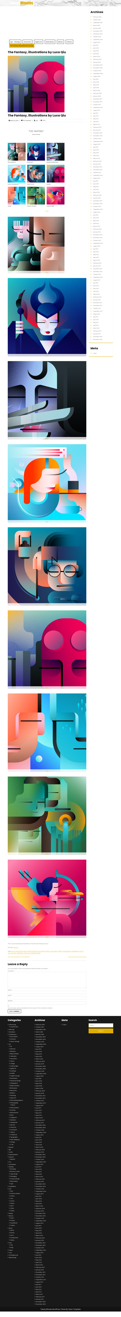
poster (39, 953)
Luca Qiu (13, 953)
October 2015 (97, 172)
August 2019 (96, 42)
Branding (13, 1169)
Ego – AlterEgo (15, 42)
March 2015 (96, 192)
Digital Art (38, 42)
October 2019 (97, 37)
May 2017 (96, 119)
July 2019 (95, 45)
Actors (12, 1218)
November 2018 (97, 68)
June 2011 (96, 319)
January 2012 (97, 300)
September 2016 (98, 141)
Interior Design (14, 1041)
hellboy (60, 951)
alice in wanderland (16, 951)
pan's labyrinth (32, 953)
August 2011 (96, 314)
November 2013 (97, 237)
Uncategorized (13, 1255)
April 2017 (96, 121)
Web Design (12, 1257)
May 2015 (96, 186)
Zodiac (12, 1210)
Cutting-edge (14, 1066)
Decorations (14, 1036)
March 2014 (96, 226)
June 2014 (96, 218)
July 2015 (95, 181)
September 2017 (98, 107)
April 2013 (96, 257)
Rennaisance (14, 1112)
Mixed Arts (13, 1090)
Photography (14, 1103)
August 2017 (96, 110)
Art (10, 1044)
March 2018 (96, 90)
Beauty (11, 1147)
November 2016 (97, 136)
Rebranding (13, 1181)
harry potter (53, 951)
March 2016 (96, 158)
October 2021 (97, 20)
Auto (11, 1191)
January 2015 (97, 198)
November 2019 (97, 34)
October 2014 (97, 206)
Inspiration (39, 1314)
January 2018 (97, 96)
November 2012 (97, 271)
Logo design (14, 1174)
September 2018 (98, 73)
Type (11, 1183)
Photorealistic (14, 1107)
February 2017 (97, 127)
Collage (12, 1063)
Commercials (14, 1027)
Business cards (15, 1171)
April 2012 (96, 291)
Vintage (12, 1142)
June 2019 (96, 48)
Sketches (13, 1120)
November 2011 (97, 305)
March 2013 (96, 260)
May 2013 (96, 254)
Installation (12, 1186)
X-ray (12, 1144)
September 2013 (98, 243)
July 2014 (95, 215)
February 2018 (97, 93)
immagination (75, 951)
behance (15, 947)
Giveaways (12, 1164)
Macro (13, 1105)
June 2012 (96, 286)
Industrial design (15, 1081)
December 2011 (97, 302)
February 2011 (97, 331)
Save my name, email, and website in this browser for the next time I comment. (30, 1008)
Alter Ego (11, 1029)
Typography (14, 1137)
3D (11, 1046)
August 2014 (96, 212)
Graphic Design (15, 1076)
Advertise (39, 1304)
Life (10, 1189)
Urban (12, 1208)
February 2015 (97, 195)
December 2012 (97, 269)
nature (12, 1203)
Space (11, 1250)
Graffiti (12, 1073)
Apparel (12, 1159)
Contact (38, 1309)
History (12, 1196)
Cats (11, 1245)
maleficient (20, 953)
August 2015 (96, 178)
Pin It (47, 211)
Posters (69, 42)
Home (38, 1293)
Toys (10, 1252)
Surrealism (13, 1130)
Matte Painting (14, 1085)
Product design (14, 1179)
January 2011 (97, 334)
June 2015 (96, 184)
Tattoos (12, 1132)
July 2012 (95, 283)
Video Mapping (14, 1139)
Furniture (13, 1039)
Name (10, 990)
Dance (12, 1230)
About (38, 1299)
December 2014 (97, 201)
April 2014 (96, 223)
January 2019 (97, 62)
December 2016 (97, 133)
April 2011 (96, 325)
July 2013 (95, 249)
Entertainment (13, 1154)
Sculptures (13, 1117)
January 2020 (97, 28)
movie (25, 953)
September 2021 (98, 22)
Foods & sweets (15, 1193)
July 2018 (95, 79)
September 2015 (98, 175)
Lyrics (12, 1235)
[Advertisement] (47, 25)
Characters (27, 42)
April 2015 (96, 189)
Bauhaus (13, 1051)
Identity (11, 1167)
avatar (25, 951)
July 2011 (95, 317)
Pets (10, 1243)
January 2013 (97, 266)
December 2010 (97, 336)
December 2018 (97, 65)
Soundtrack (13, 1223)
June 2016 (96, 150)
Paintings (13, 1095)
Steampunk (13, 1122)
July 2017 (95, 113)
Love (11, 1198)
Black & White (14, 1054)
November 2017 (97, 102)
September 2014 (98, 209)
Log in (95, 353)
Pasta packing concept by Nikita (77, 957)
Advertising (12, 1024)
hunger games (67, 951)
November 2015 (97, 170)
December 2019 (97, 31)
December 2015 (97, 167)
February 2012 (97, 297)
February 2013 (97, 263)
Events (12, 1233)
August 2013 (96, 246)
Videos (12, 1240)
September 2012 (98, 277)
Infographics (14, 1083)
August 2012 (96, 280)
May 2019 (96, 51)
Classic (12, 1061)
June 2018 (96, 82)
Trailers (12, 1225)
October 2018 (97, 70)
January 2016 (97, 164)
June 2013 (96, 252)
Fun (10, 1162)
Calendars (13, 1056)
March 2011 (96, 328)
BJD (10, 1149)
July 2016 (95, 147)
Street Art (13, 1127)
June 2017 (96, 116)
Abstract (12, 1049)
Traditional (13, 1134)
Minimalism (13, 1088)
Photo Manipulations (16, 1100)
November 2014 (97, 203)
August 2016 (96, 144)
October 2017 (97, 104)
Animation (12, 1032)
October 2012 (97, 274)
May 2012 (96, 288)
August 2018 (96, 76)
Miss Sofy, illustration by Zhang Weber (19, 957)
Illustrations (50, 42)
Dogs (11, 1247)
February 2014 (97, 229)
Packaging (13, 1176)
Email (10, 995)
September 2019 (98, 39)
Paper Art (13, 1098)
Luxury (12, 1201)
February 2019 (97, 59)
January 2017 (97, 130)
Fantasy (47, 951)
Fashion (11, 1157)
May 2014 (96, 220)
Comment (11, 971)
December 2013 (97, 235)
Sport (12, 1206)
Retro (12, 1115)
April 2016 (96, 155)
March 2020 (96, 25)
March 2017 (96, 124)
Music (11, 1228)
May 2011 (96, 322)
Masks (11, 1213)
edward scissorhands (38, 951)
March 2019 (96, 56)
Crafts (11, 1152)
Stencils (12, 1125)
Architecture (12, 1034)
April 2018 (96, 87)
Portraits (13, 1110)
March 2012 (96, 294)
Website (10, 1001)
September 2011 (98, 311)
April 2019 (96, 54)
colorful (29, 951)
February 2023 (97, 17)
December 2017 (97, 99)
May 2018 (96, 85)
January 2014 (97, 232)
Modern (12, 1093)
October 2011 (97, 308)
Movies (60, 42)
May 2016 (96, 153)
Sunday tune (14, 1237)
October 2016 (97, 138)
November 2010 (97, 339)
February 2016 (97, 161)
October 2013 (97, 240)
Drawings (13, 1071)
